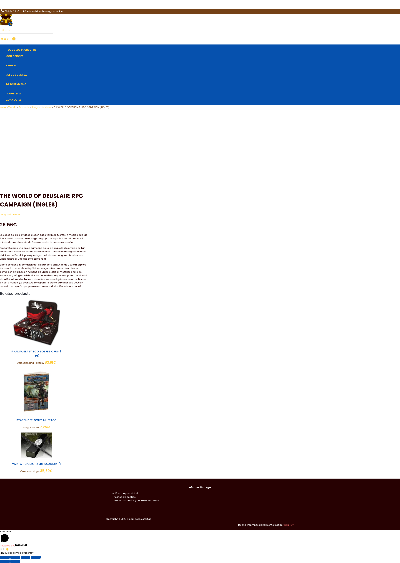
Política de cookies (125, 497)
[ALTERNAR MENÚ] (21, 60)
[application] (24, 56)
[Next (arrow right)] (15, 561)
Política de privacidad (125, 493)
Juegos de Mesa (10, 214)
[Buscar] (51, 30)
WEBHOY (289, 524)
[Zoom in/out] (36, 557)
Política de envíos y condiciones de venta (138, 500)
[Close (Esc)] (5, 557)
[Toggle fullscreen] (25, 557)
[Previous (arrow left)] (5, 561)
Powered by (7, 545)
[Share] (15, 557)
